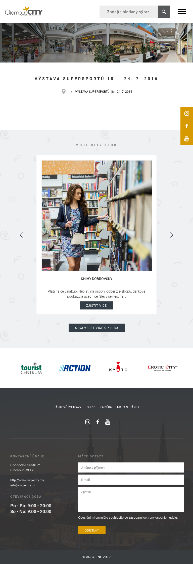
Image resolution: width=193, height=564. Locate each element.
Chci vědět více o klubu (96, 328)
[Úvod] (66, 91)
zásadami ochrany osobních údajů (153, 517)
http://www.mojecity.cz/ (27, 480)
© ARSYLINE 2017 (96, 556)
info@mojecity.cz (22, 485)
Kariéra (106, 407)
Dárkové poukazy (67, 407)
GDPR (90, 407)
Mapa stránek (128, 407)
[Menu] (181, 11)
